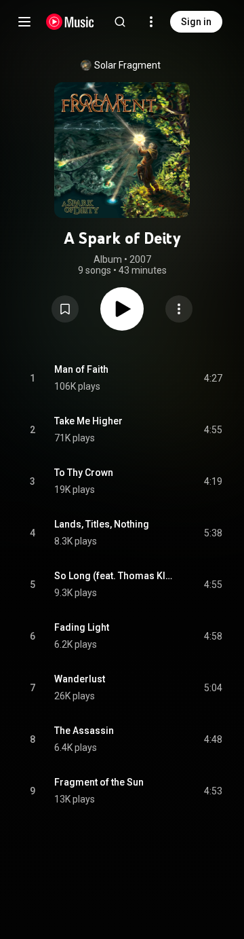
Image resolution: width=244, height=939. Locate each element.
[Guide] (24, 22)
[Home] (70, 22)
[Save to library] (65, 309)
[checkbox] (213, 378)
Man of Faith (81, 369)
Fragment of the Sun (99, 782)
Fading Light (81, 627)
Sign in (196, 21)
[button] (65, 309)
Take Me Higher (88, 421)
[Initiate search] (120, 22)
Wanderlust (79, 679)
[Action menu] (178, 309)
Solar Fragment (127, 65)
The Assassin (84, 730)
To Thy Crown (83, 472)
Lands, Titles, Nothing (101, 524)
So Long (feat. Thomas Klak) (113, 575)
